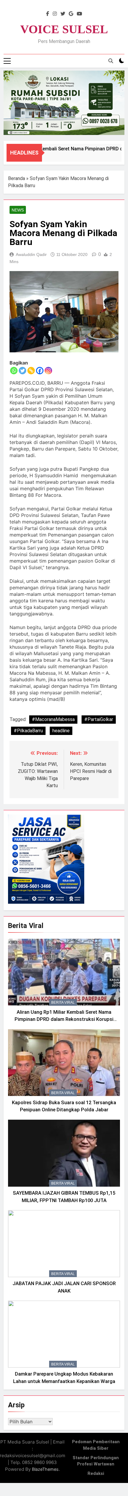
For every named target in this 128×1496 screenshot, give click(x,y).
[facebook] (47, 13)
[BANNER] (64, 103)
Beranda (16, 178)
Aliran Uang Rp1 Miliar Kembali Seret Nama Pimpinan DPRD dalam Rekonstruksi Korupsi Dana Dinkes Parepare (64, 1019)
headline (61, 730)
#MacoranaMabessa (53, 719)
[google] (71, 13)
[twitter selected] (63, 13)
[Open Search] (110, 60)
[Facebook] (39, 370)
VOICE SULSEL (64, 29)
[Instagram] (48, 370)
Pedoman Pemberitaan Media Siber (96, 1445)
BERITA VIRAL (63, 1002)
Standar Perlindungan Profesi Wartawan (96, 1461)
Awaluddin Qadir (31, 254)
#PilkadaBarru (28, 730)
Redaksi (96, 1473)
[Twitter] (22, 370)
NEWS (18, 210)
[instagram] (55, 13)
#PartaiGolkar (98, 719)
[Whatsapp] (14, 370)
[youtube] (79, 13)
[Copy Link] (31, 370)
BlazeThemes (45, 1469)
